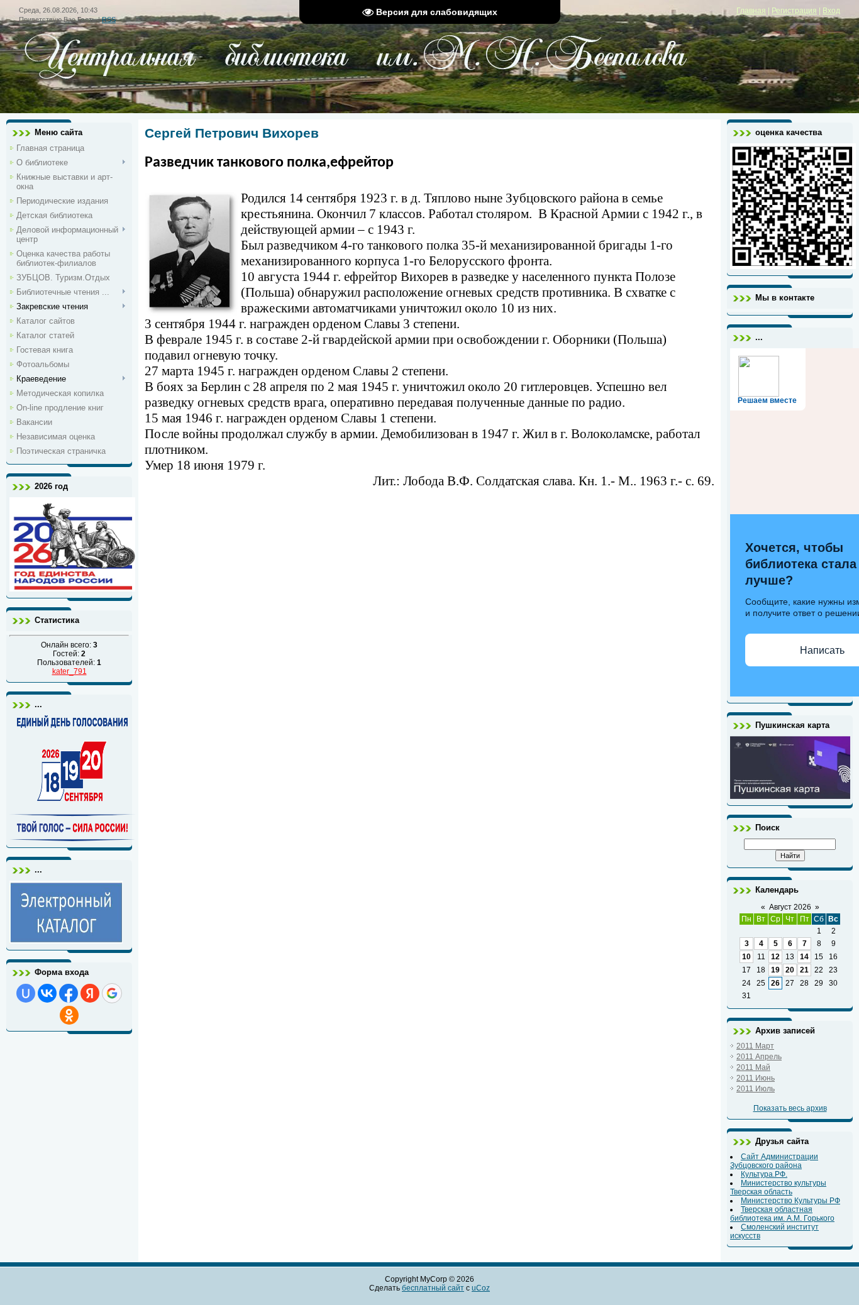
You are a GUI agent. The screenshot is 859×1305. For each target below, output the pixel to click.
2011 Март (755, 1046)
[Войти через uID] (25, 993)
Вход (831, 10)
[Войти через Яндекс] (89, 993)
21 (804, 970)
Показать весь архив (790, 1108)
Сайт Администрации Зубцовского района (774, 1161)
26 (775, 983)
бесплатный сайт (433, 1288)
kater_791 (69, 671)
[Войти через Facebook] (68, 993)
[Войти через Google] (112, 993)
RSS (109, 19)
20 (789, 970)
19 (775, 970)
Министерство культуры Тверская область (778, 1187)
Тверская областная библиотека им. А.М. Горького (782, 1214)
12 (775, 956)
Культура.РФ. (764, 1174)
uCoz (481, 1288)
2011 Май (753, 1067)
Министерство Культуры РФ (790, 1200)
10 (746, 956)
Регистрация (794, 10)
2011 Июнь (755, 1078)
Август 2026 (790, 907)
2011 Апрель (759, 1056)
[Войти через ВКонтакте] (47, 993)
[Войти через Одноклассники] (69, 1015)
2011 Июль (755, 1088)
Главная (751, 10)
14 (804, 956)
